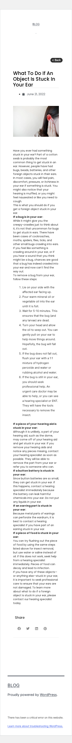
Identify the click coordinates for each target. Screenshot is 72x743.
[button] (56, 60)
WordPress (48, 695)
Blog (36, 24)
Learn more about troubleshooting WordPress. (35, 726)
